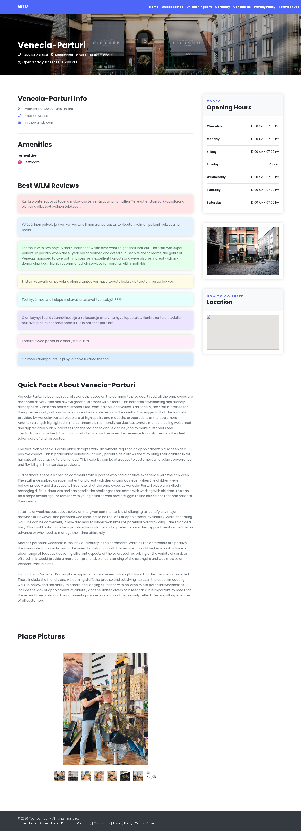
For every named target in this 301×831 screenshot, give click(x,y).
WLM (23, 7)
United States (172, 7)
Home (153, 7)
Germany (222, 7)
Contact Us (242, 7)
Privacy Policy (264, 7)
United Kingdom (199, 7)
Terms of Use (289, 7)
